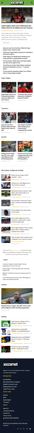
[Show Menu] (2, 2)
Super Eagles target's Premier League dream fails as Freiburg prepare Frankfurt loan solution (22, 229)
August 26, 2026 (26, 197)
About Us (6, 408)
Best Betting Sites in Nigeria (11, 382)
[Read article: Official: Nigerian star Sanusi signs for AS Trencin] (5, 212)
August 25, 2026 (28, 351)
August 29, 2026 (19, 30)
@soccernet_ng (15, 250)
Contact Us (6, 413)
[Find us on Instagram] (27, 429)
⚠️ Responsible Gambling (10, 418)
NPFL (4, 397)
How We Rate (7, 379)
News (4, 21)
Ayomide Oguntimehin (8, 30)
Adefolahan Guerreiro (18, 241)
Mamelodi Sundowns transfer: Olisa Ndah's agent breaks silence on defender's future (21, 193)
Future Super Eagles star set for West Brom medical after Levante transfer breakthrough (21, 220)
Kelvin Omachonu (17, 187)
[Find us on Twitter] (23, 429)
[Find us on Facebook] (20, 429)
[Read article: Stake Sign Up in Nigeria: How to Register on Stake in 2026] (5, 324)
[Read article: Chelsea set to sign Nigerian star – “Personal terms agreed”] (5, 185)
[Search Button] (32, 2)
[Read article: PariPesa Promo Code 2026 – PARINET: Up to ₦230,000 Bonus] (5, 331)
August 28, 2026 (28, 325)
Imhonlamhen (16, 179)
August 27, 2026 (25, 179)
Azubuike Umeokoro (18, 325)
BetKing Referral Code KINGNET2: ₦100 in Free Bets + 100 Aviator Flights (20, 339)
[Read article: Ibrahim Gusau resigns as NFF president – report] (5, 177)
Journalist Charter (8, 411)
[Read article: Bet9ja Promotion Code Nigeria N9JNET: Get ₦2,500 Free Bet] (5, 349)
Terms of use (7, 415)
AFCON (5, 395)
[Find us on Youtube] (30, 429)
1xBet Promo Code (9, 389)
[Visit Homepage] (17, 3)
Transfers (6, 402)
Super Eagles (7, 400)
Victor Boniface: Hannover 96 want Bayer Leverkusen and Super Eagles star (21, 202)
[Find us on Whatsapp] (18, 429)
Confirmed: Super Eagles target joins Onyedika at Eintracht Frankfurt (25, 96)
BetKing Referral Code (10, 386)
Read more (7, 42)
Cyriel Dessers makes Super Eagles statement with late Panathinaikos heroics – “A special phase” (17, 67)
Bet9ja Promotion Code (10, 384)
